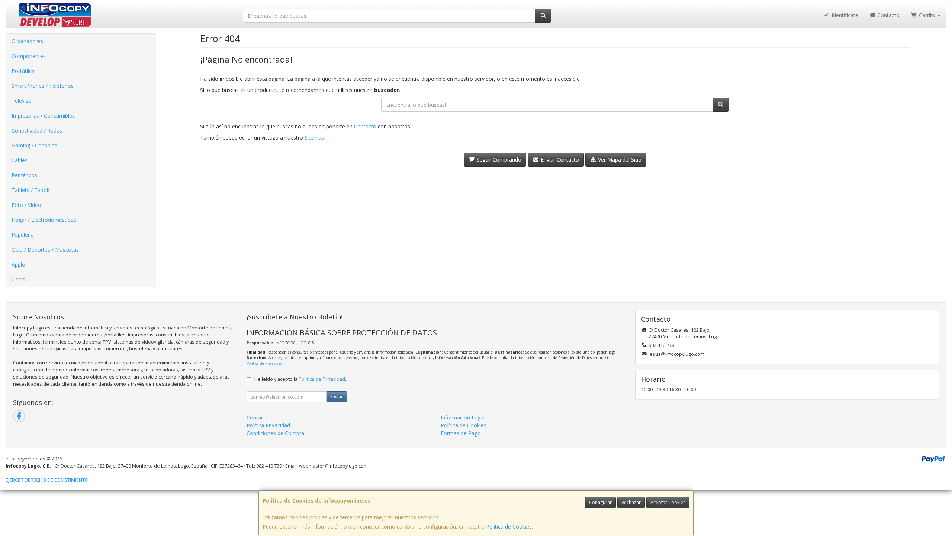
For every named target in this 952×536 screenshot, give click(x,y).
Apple (18, 264)
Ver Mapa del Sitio (618, 159)
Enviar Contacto (559, 159)
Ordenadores (27, 41)
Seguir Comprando (498, 159)
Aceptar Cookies (667, 502)
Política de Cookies (509, 526)
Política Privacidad (268, 425)
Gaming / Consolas (34, 145)
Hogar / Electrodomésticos (44, 219)
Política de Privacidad (265, 363)
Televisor (22, 100)
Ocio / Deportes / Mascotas (45, 249)
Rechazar (631, 502)
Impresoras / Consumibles (43, 115)
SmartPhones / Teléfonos (43, 85)
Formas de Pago (461, 433)
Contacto (888, 15)
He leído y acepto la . (300, 379)
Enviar (336, 396)
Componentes (29, 56)
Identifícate (844, 15)
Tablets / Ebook (30, 190)
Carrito (927, 15)
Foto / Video (26, 204)
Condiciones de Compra (275, 433)
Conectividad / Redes (37, 130)
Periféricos (24, 175)
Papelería (23, 234)
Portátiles (23, 70)
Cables (20, 160)
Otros (18, 279)
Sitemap (314, 137)
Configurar (600, 502)
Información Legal (463, 417)
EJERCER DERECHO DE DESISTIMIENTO (47, 480)
